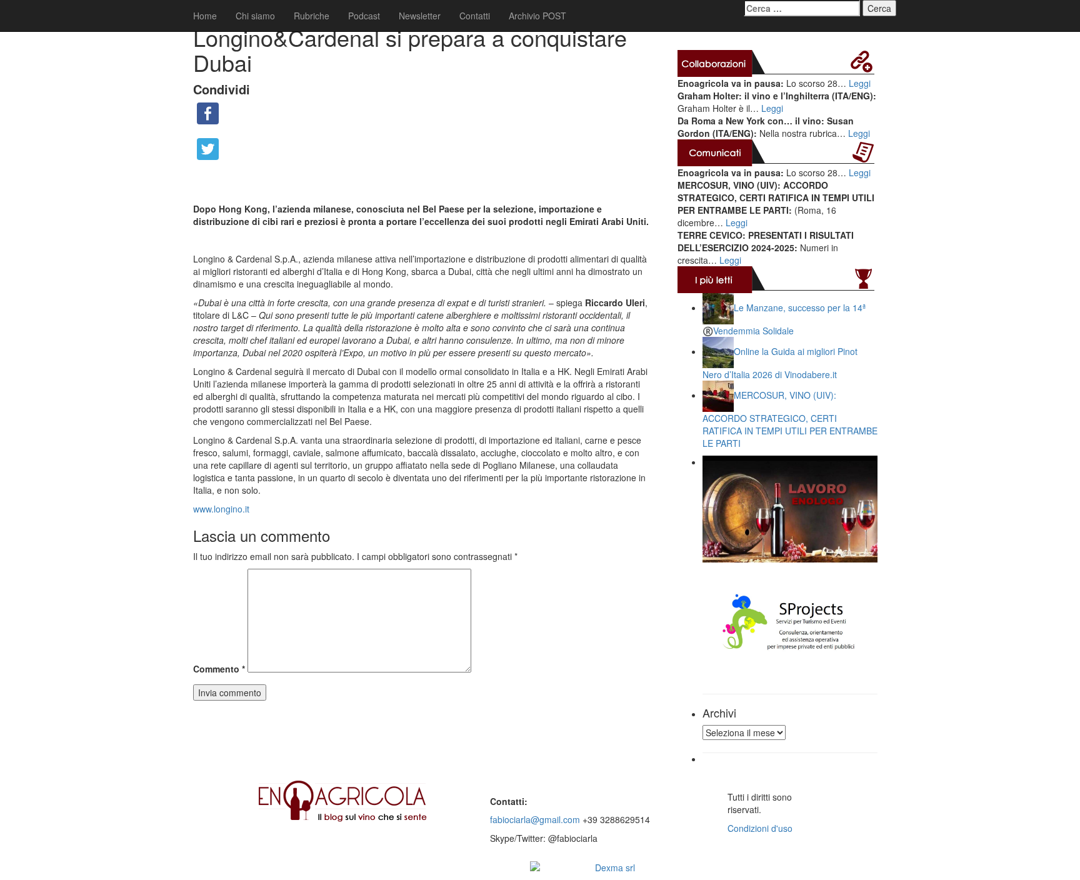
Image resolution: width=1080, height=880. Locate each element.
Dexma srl (615, 867)
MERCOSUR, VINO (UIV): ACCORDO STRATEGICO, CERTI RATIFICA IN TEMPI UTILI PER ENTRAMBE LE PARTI (790, 419)
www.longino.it (221, 508)
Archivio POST (537, 15)
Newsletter (420, 15)
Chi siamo (255, 15)
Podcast (364, 15)
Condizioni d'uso (760, 828)
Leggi (860, 83)
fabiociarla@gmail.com (535, 819)
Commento (219, 668)
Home (205, 15)
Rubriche (311, 15)
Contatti (474, 15)
